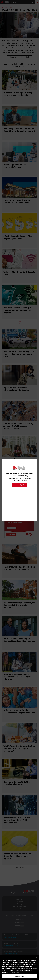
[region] (19, 967)
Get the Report (19, 485)
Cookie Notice (15, 972)
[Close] (36, 957)
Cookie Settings (19, 976)
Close (34, 461)
